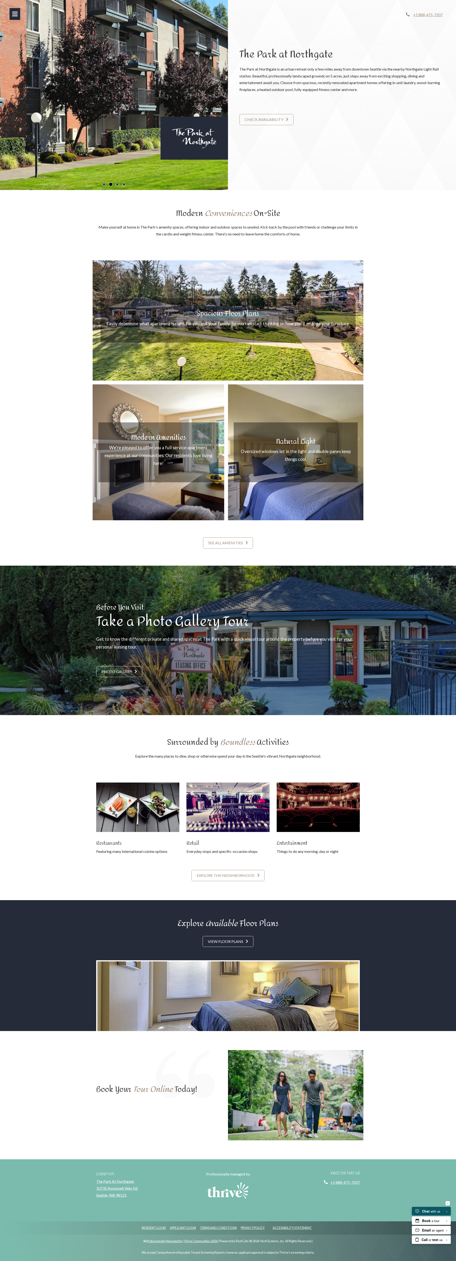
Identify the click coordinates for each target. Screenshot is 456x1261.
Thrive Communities (196, 1241)
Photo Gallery (117, 671)
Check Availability (264, 119)
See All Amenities (226, 542)
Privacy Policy (253, 1228)
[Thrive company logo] (228, 1190)
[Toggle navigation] (15, 14)
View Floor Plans (226, 941)
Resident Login (154, 1228)
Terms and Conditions (218, 1228)
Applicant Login (183, 1228)
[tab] (104, 184)
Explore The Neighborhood (226, 875)
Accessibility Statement (292, 1228)
